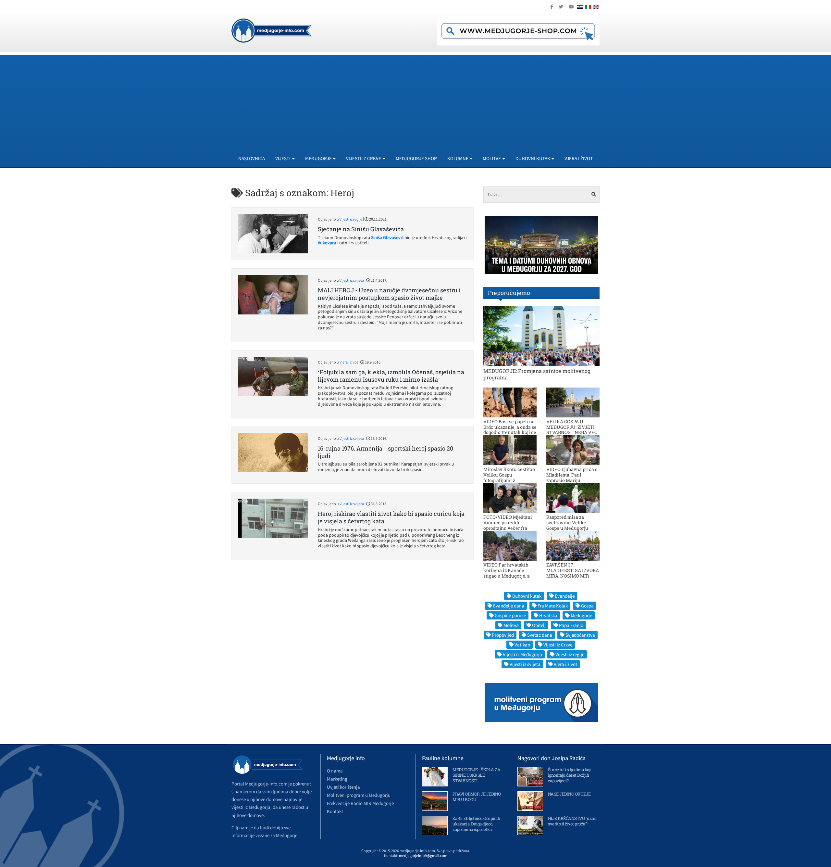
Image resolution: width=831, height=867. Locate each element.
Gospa (587, 606)
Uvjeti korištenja (343, 787)
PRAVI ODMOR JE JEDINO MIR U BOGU (477, 796)
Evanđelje (565, 596)
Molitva (511, 625)
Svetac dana (539, 635)
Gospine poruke (510, 615)
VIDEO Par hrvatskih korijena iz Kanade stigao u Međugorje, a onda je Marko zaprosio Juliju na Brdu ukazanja (509, 576)
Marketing (337, 779)
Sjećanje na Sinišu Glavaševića (361, 229)
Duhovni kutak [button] (532, 158)
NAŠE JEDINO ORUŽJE (569, 794)
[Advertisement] (415, 100)
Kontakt (335, 811)
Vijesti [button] (283, 158)
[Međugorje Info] (271, 29)
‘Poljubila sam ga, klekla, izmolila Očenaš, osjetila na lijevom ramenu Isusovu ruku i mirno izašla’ (391, 375)
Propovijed (503, 635)
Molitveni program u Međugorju (359, 795)
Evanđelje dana (508, 606)
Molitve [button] (492, 158)
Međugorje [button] (318, 158)
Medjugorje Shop (416, 158)
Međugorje (581, 615)
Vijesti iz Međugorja (522, 654)
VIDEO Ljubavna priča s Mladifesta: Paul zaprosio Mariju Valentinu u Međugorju (571, 477)
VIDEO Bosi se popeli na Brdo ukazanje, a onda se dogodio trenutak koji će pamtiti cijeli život (510, 429)
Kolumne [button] (457, 158)
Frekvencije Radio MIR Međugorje (360, 803)
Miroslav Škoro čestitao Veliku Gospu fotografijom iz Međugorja (509, 477)
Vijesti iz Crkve (557, 645)
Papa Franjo (571, 625)
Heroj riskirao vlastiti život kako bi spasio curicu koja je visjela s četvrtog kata (391, 517)
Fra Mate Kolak (553, 606)
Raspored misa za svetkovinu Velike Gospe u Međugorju (567, 522)
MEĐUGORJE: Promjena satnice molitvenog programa (536, 373)
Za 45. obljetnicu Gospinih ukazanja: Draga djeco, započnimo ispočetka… (476, 823)
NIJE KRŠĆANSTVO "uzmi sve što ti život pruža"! (572, 821)
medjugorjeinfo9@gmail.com (423, 855)
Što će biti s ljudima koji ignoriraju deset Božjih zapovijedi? (569, 775)
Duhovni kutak (526, 596)
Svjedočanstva (580, 635)
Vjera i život (578, 158)
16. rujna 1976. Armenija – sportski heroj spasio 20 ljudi (385, 452)
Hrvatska (548, 615)
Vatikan (522, 645)
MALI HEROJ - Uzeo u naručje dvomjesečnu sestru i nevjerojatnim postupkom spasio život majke (389, 293)
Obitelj (539, 625)
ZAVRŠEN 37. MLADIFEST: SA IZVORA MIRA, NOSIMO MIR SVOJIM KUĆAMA (572, 573)
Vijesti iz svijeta (352, 280)
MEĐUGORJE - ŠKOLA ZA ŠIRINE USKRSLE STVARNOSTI (476, 775)
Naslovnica (251, 158)
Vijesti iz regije (351, 219)
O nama (335, 771)
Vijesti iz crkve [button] (363, 158)
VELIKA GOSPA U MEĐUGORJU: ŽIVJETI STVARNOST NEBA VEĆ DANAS (571, 429)
